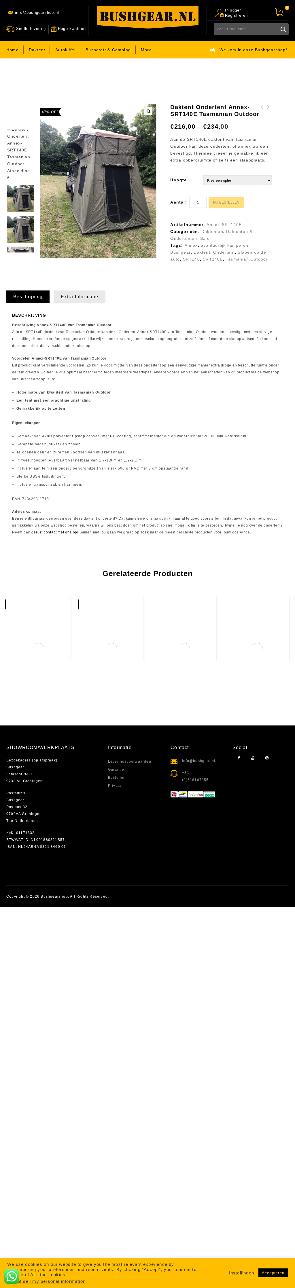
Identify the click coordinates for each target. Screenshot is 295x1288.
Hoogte (178, 180)
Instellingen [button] (241, 1273)
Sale (205, 238)
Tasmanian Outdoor (247, 259)
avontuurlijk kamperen (224, 245)
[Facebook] (239, 758)
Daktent (37, 50)
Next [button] (20, 257)
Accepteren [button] (273, 1273)
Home (12, 50)
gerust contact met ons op (54, 532)
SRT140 (191, 259)
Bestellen (117, 778)
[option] (20, 229)
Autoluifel (65, 50)
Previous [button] (20, 121)
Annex (191, 245)
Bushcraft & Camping (108, 50)
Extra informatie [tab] (79, 296)
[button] (148, 111)
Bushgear (180, 252)
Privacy (115, 786)
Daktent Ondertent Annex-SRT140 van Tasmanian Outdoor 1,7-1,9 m (262, 121)
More (146, 50)
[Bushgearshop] (147, 17)
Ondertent (224, 252)
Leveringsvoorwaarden (129, 761)
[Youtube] (253, 758)
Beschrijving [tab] (28, 296)
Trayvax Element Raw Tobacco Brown (268, 114)
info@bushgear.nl (198, 761)
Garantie (116, 770)
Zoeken (283, 29)
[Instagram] (267, 758)
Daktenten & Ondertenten (85, 76)
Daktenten (126, 76)
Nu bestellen (226, 202)
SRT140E (213, 259)
